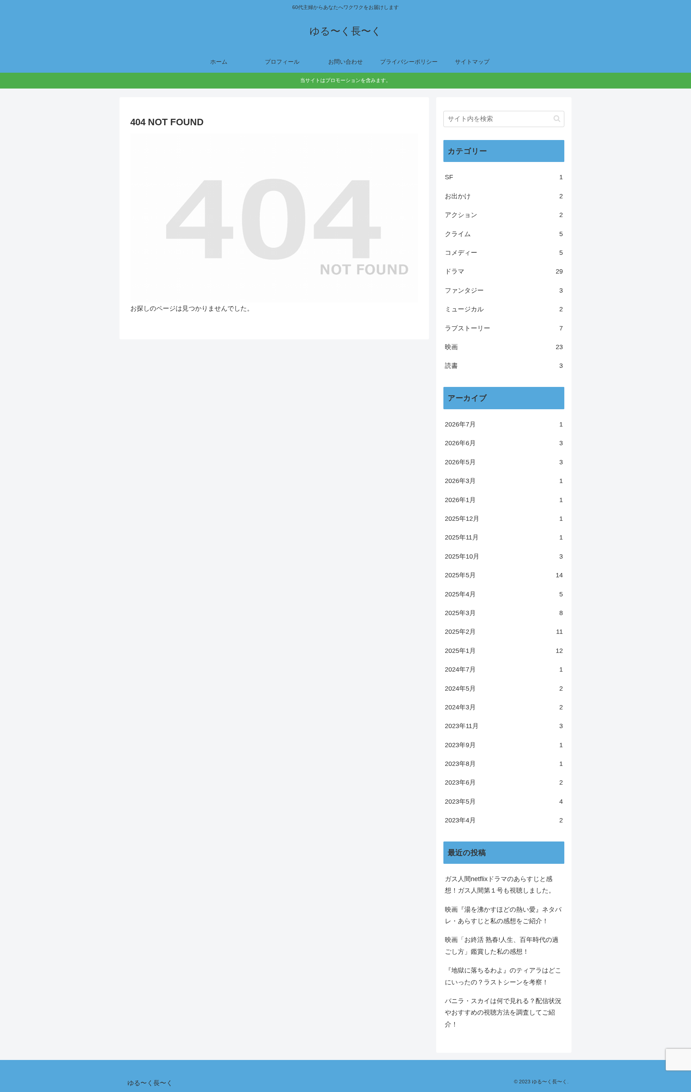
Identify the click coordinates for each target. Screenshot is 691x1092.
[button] (557, 118)
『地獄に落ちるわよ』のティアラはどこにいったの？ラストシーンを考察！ (503, 976)
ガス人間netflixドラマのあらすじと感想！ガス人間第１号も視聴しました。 (500, 884)
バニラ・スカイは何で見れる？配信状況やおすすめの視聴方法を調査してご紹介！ (503, 1012)
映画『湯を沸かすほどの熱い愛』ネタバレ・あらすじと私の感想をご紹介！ (503, 915)
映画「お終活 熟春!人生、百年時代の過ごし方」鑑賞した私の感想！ (502, 945)
